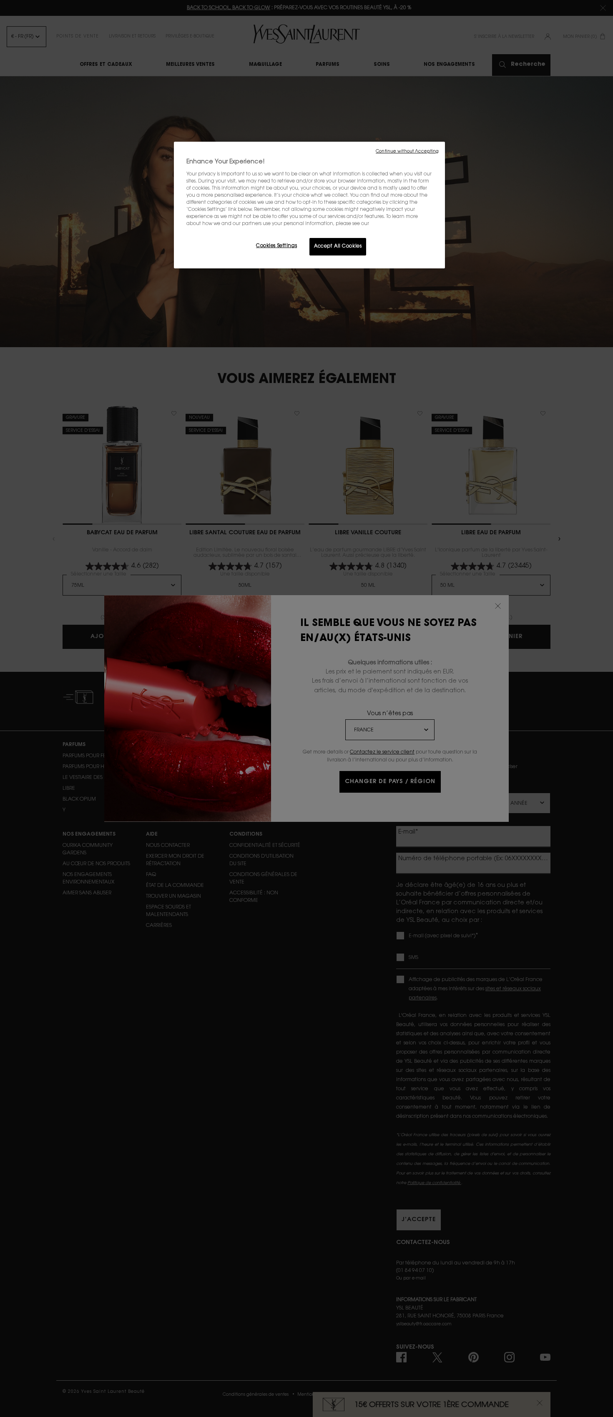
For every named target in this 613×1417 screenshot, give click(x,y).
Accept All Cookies (338, 246)
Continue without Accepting (407, 151)
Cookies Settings (276, 246)
